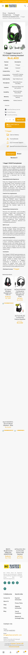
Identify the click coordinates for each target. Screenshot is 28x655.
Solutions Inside (14, 647)
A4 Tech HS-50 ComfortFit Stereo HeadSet (20, 317)
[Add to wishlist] (12, 283)
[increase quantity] (13, 119)
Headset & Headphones (9, 14)
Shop (4, 13)
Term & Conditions (18, 612)
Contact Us (7, 598)
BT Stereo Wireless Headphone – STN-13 (8, 292)
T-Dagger (8, 131)
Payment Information (18, 598)
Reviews (14, 158)
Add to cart (20, 119)
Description (11, 154)
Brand (19, 154)
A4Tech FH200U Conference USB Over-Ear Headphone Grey (19, 293)
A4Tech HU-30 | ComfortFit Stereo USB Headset (20, 551)
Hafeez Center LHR (17, 643)
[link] (11, 6)
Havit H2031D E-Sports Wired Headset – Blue (8, 423)
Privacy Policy (19, 603)
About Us (6, 601)
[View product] (12, 280)
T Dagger (16, 269)
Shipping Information (18, 607)
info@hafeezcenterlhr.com (13, 635)
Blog (5, 611)
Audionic (8, 296)
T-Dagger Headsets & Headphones (11, 15)
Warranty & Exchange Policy (19, 617)
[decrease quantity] (6, 119)
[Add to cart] (12, 278)
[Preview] (12, 285)
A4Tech (19, 298)
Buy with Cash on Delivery (12, 125)
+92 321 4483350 (9, 630)
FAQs (5, 608)
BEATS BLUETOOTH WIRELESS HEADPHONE (8, 551)
